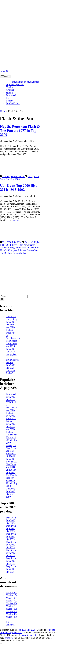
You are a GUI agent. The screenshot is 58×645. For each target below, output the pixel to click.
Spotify (9, 92)
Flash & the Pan (19, 245)
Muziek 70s (11, 606)
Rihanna (22, 250)
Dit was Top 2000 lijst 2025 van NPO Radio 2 (10, 368)
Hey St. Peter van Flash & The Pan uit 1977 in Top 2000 (20, 131)
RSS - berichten (10, 623)
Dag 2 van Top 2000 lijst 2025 (11, 528)
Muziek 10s (11, 595)
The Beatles (5, 253)
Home (3, 111)
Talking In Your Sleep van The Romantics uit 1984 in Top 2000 (11, 452)
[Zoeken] (2, 299)
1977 (30, 176)
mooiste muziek (29, 635)
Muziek (9, 87)
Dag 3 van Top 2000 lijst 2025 (11, 537)
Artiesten (10, 90)
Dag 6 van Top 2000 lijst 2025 (11, 561)
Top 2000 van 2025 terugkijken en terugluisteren (12, 354)
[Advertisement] (29, 29)
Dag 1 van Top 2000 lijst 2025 (11, 520)
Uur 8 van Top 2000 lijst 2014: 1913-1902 (18, 188)
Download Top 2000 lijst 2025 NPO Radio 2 (11, 399)
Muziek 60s (11, 608)
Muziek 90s (11, 600)
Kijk (8, 98)
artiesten (9, 638)
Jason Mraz (21, 247)
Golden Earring (7, 247)
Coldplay (35, 242)
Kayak (31, 247)
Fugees (31, 245)
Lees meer (16, 220)
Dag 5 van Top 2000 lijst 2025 (11, 553)
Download (11, 95)
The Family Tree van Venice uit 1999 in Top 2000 (11, 480)
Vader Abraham (19, 253)
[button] (1, 643)
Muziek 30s (11, 617)
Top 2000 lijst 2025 (15, 84)
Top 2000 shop (13, 103)
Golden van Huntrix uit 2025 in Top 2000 (11, 438)
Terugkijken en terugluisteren (25, 81)
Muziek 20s (11, 592)
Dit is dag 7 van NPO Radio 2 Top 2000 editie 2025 (11, 413)
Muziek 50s (11, 611)
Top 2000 (4, 71)
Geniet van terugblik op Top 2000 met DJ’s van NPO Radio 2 (11, 323)
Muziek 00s (11, 598)
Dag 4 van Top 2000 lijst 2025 (11, 545)
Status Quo (32, 250)
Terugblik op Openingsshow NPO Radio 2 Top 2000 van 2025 (13, 339)
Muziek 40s (11, 614)
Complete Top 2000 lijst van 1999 (10, 492)
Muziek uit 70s (18, 176)
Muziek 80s (11, 603)
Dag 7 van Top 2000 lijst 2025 (11, 569)
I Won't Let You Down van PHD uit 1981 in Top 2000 (11, 467)
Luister (9, 100)
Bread (27, 242)
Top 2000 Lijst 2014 (12, 242)
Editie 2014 (5, 245)
